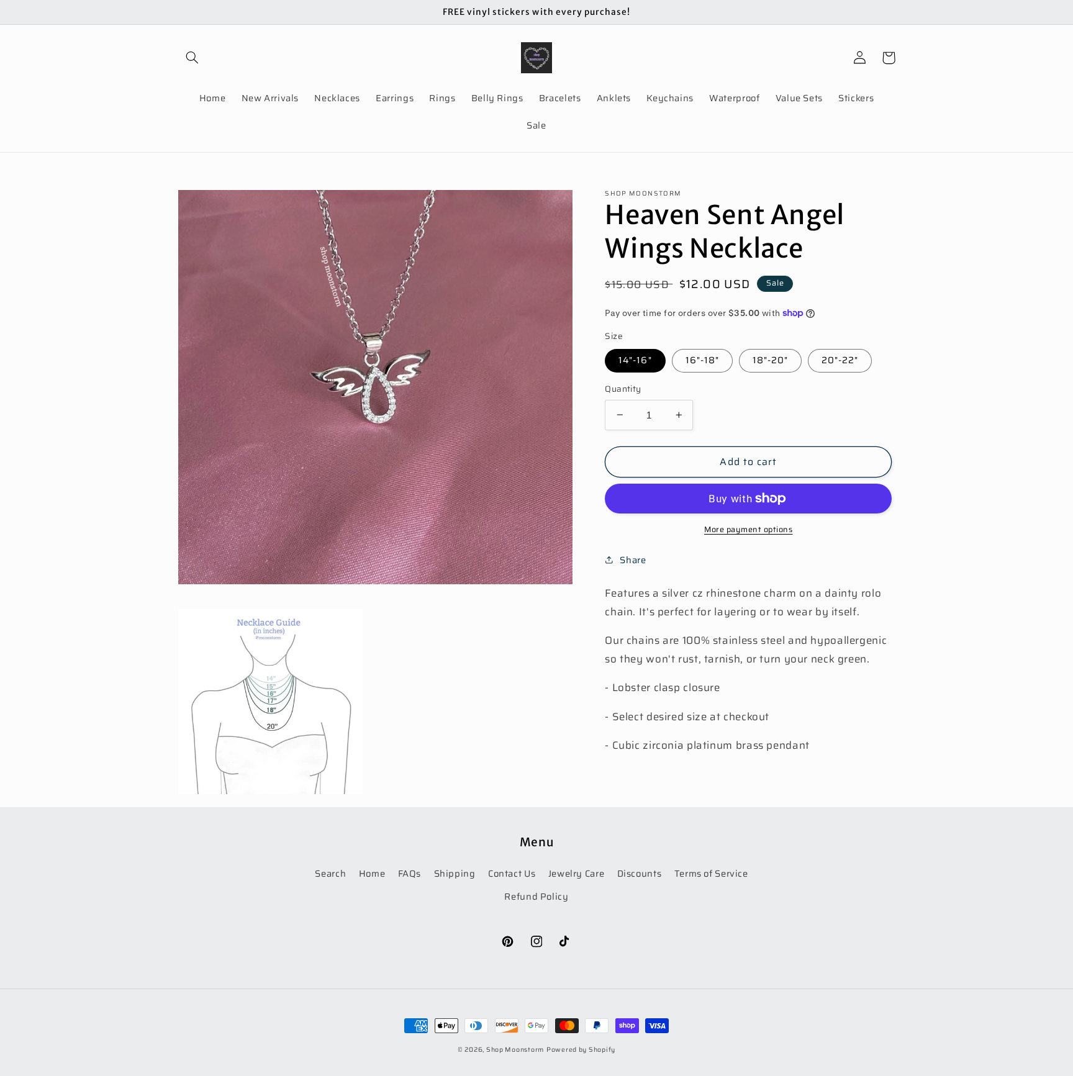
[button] (192, 57)
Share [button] (633, 560)
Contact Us (511, 873)
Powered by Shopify (580, 1049)
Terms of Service (711, 873)
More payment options (748, 530)
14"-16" (634, 360)
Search (330, 873)
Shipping (455, 873)
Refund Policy (536, 896)
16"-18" (702, 360)
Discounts (639, 873)
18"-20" (770, 360)
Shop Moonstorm (515, 1049)
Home (372, 873)
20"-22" (840, 360)
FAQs (410, 873)
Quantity (623, 389)
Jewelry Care (576, 873)
